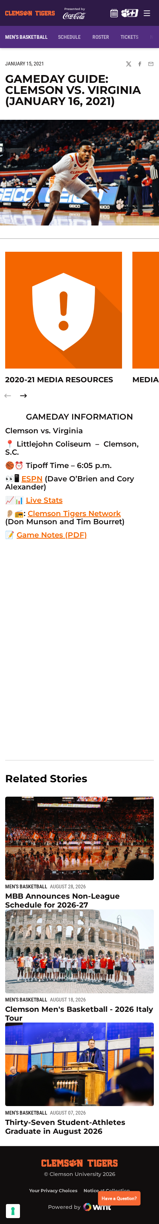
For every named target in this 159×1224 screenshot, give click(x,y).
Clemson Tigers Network (74, 513)
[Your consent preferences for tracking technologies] (13, 1211)
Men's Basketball (26, 886)
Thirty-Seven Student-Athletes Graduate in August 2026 (65, 1127)
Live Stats (44, 500)
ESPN (32, 478)
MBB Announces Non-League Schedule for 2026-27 (62, 900)
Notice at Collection (107, 1190)
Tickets (129, 37)
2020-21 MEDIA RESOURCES (59, 379)
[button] (23, 396)
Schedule (114, 13)
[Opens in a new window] (129, 12)
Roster (100, 37)
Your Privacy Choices (53, 1190)
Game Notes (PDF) (52, 534)
